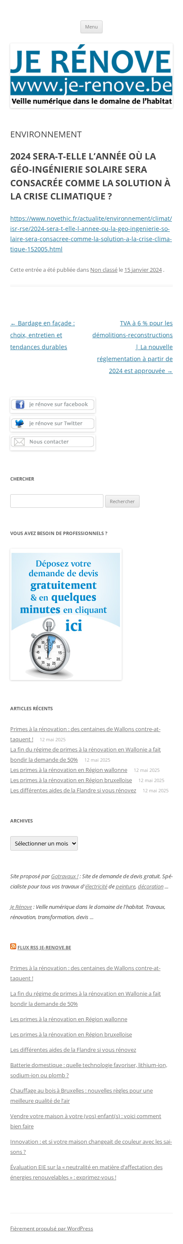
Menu (91, 26)
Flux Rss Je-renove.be (44, 947)
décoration (150, 886)
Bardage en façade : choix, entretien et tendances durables (42, 335)
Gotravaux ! (64, 876)
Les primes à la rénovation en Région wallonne (68, 770)
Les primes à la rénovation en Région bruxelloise (71, 780)
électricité (96, 886)
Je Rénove (21, 907)
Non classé (103, 269)
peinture (125, 886)
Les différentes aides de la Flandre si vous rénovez (73, 790)
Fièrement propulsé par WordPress (51, 1228)
